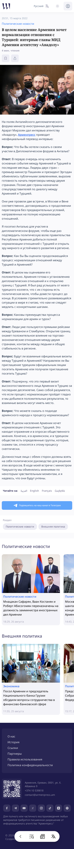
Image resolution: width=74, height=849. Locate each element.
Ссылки (13, 748)
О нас (11, 736)
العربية (24, 490)
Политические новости (20, 526)
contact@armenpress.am (40, 794)
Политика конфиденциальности (30, 765)
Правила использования (25, 759)
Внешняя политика (53, 526)
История (13, 742)
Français (47, 490)
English (34, 490)
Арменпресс (26, 135)
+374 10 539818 (34, 790)
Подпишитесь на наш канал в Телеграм (40, 505)
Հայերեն (60, 490)
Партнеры (15, 754)
